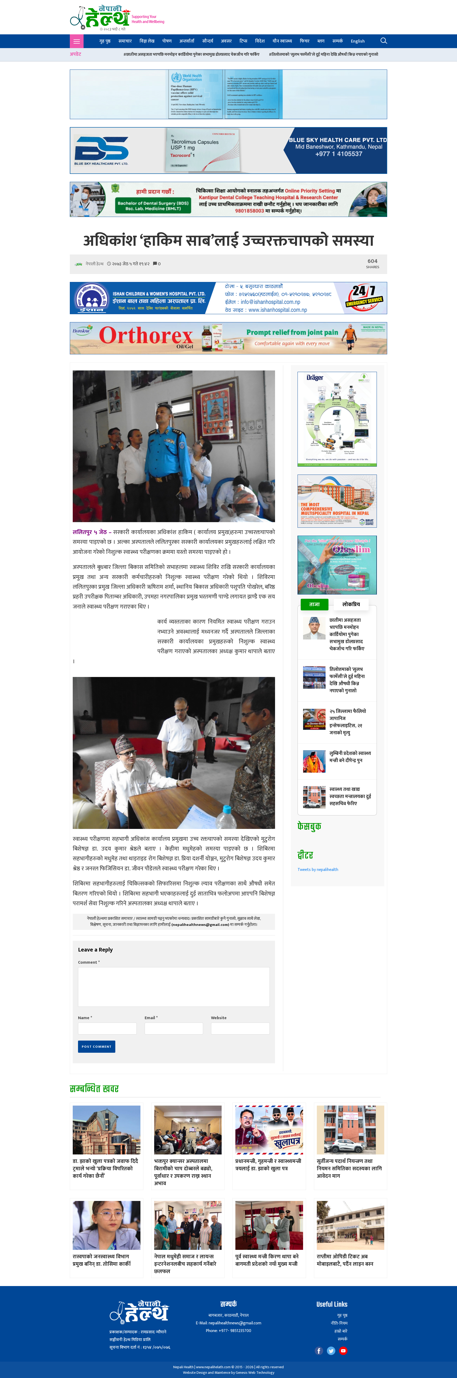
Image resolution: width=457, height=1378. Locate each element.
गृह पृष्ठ (105, 41)
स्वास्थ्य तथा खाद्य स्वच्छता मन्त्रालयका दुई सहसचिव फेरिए (350, 797)
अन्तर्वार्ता (187, 41)
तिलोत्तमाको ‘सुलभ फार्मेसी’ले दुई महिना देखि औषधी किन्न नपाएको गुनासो (202, 54)
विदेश (260, 41)
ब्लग (321, 41)
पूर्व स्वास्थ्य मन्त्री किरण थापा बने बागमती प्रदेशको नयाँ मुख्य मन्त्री (267, 1260)
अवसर (226, 41)
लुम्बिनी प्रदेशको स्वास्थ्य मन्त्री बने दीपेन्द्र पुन (350, 757)
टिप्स (243, 41)
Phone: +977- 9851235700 (228, 1330)
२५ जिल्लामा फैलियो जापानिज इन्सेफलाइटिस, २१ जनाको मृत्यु (313, 54)
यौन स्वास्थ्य (282, 41)
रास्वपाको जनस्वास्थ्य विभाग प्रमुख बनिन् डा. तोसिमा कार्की (102, 1260)
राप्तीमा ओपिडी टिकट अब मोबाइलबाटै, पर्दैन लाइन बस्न (345, 1260)
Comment (89, 962)
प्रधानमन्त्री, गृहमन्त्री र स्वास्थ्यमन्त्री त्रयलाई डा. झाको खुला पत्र (268, 1165)
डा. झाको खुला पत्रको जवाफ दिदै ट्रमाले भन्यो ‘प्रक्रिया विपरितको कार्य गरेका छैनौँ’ (105, 1169)
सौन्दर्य (207, 41)
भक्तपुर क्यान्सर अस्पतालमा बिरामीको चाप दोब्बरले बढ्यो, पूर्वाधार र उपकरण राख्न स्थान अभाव (183, 1172)
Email (151, 1018)
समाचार (125, 41)
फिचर (304, 41)
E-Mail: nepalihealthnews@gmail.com (228, 1323)
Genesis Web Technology (255, 1373)
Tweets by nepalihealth (318, 869)
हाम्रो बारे (341, 1331)
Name (85, 1018)
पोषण (167, 41)
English (358, 41)
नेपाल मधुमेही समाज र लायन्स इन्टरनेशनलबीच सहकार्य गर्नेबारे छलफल (185, 1264)
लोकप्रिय (351, 604)
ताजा (314, 604)
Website (219, 1018)
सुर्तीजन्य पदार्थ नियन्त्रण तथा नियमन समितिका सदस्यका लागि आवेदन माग (349, 1169)
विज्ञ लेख (147, 41)
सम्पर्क (337, 41)
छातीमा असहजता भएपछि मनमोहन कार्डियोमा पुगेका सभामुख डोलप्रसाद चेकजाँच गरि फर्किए (347, 634)
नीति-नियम (339, 1323)
